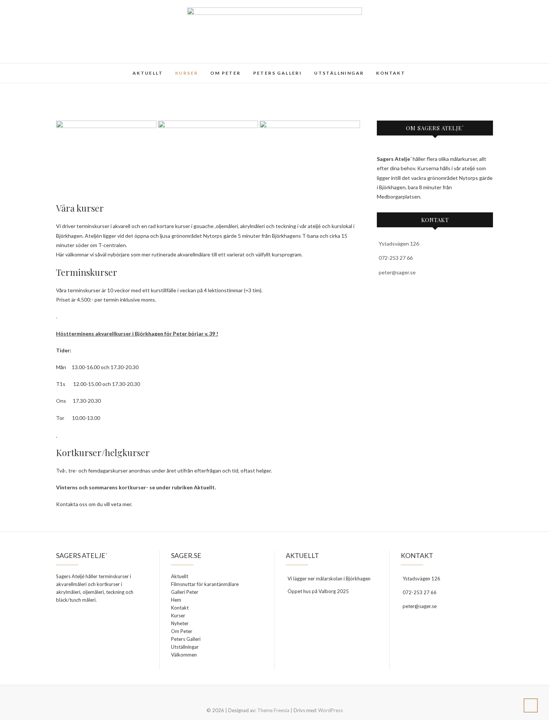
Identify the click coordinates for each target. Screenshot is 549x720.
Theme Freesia (273, 710)
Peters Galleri (277, 73)
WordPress (330, 710)
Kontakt (390, 73)
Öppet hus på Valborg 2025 (318, 591)
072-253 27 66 (396, 258)
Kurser (186, 73)
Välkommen (184, 655)
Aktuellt (148, 73)
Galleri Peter (184, 592)
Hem (176, 600)
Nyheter (180, 623)
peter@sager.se (397, 272)
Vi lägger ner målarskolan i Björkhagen (329, 579)
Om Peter (225, 73)
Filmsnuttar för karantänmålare (205, 584)
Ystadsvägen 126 (399, 243)
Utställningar (339, 73)
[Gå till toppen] (531, 705)
